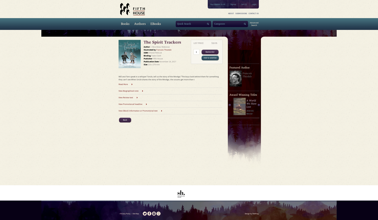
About (231, 13)
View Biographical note (129, 91)
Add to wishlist (210, 58)
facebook (149, 214)
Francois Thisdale (163, 50)
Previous (229, 105)
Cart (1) (244, 4)
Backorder (210, 52)
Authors (140, 24)
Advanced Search (254, 24)
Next (259, 105)
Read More (123, 84)
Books (125, 24)
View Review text (126, 97)
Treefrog (255, 214)
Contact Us (254, 13)
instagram (154, 214)
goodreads (159, 214)
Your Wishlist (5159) (217, 4)
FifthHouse (132, 9)
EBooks (155, 24)
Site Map (136, 214)
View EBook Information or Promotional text (138, 111)
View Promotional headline (130, 104)
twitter (145, 214)
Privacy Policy (125, 214)
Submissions (241, 13)
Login (254, 4)
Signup (233, 4)
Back (125, 120)
